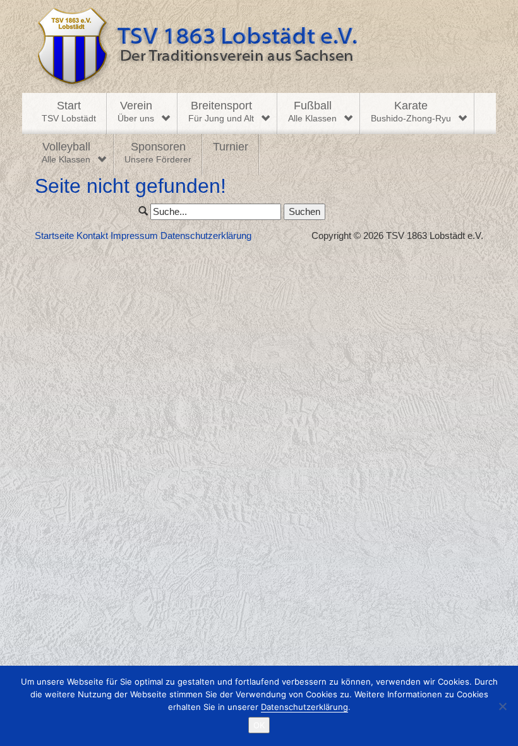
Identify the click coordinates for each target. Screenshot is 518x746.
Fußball (312, 111)
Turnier (230, 146)
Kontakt (92, 235)
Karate (411, 111)
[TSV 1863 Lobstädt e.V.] (259, 46)
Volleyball (66, 152)
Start (69, 111)
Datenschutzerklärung (205, 235)
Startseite (54, 235)
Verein (135, 111)
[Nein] (502, 706)
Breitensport (221, 111)
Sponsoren (157, 152)
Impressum (134, 235)
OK (259, 725)
